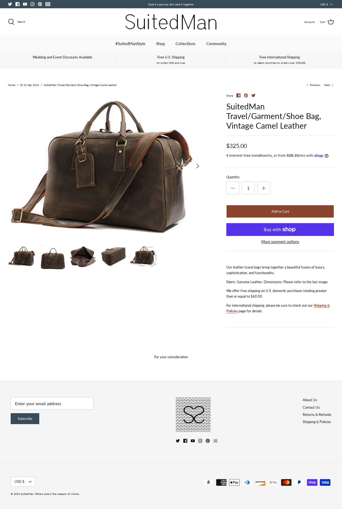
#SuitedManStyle (130, 43)
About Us (310, 400)
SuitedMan (27, 493)
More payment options (280, 242)
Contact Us (311, 407)
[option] (106, 165)
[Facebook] (17, 4)
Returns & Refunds (317, 414)
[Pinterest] (40, 4)
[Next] (198, 166)
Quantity (233, 177)
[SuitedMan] (171, 22)
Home (11, 85)
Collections (186, 43)
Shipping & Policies (317, 422)
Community (216, 43)
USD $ (324, 4)
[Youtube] (25, 4)
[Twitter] (10, 4)
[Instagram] (32, 4)
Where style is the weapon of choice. (57, 493)
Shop (160, 43)
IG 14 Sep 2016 (29, 85)
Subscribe (25, 418)
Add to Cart (280, 211)
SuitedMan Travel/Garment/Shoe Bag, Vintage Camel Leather (80, 85)
